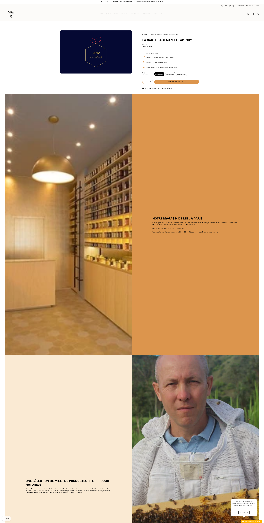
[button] (101, 14)
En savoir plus (244, 512)
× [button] (255, 498)
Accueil (144, 34)
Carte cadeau (240, 5)
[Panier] (257, 14)
